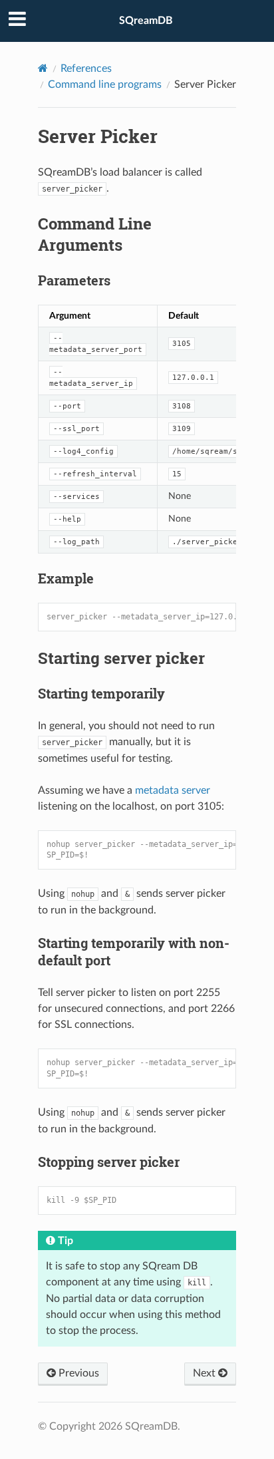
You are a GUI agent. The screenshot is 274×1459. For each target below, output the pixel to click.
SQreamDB (146, 20)
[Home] (43, 68)
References (86, 68)
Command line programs (105, 84)
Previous (77, 1373)
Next (205, 1373)
